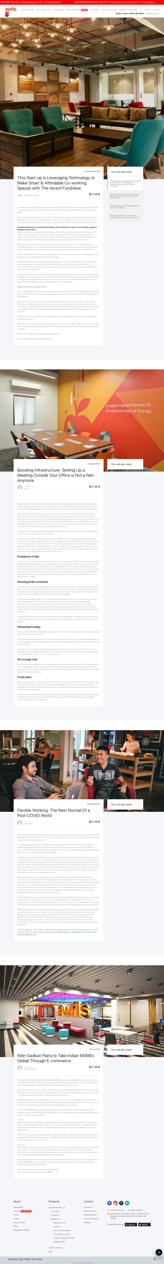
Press (16, 1215)
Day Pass (95, 10)
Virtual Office (109, 10)
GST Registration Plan (62, 1234)
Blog (15, 1226)
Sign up (156, 10)
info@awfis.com (117, 1210)
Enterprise (55, 1215)
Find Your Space (90, 1215)
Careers (22, 1211)
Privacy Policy (19, 1222)
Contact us (88, 1207)
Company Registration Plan (64, 1238)
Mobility (54, 1219)
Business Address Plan (62, 1230)
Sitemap (87, 1222)
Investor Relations (128, 10)
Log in (147, 10)
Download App (152, 13)
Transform (58, 10)
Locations (25, 10)
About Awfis (18, 1207)
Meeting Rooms (77, 10)
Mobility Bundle (59, 1242)
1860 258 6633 (137, 1210)
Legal (16, 1219)
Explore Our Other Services (25, 1259)
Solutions (41, 10)
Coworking (55, 1211)
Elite (50, 1252)
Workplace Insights (21, 1230)
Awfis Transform (55, 1248)
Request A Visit (90, 1211)
